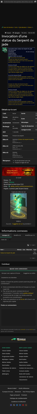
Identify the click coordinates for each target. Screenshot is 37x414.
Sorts (16, 27)
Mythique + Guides (8, 359)
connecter (23, 329)
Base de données (8, 27)
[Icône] (4, 50)
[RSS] (26, 405)
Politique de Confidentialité (18, 398)
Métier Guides (6, 362)
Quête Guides (23, 362)
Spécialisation (23, 27)
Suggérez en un (17, 224)
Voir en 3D (31, 33)
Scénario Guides (24, 371)
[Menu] (1, 1)
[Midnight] (5, 374)
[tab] (6, 235)
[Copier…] (28, 245)
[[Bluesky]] (17, 405)
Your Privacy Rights (29, 391)
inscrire (31, 329)
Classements (23, 379)
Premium (24, 395)
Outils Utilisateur (24, 388)
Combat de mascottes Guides (27, 368)
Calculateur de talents (9, 368)
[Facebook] (20, 405)
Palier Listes (6, 371)
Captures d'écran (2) (18, 192)
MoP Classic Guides (25, 348)
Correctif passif (21, 57)
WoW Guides (6, 348)
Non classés (34, 252)
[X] (14, 405)
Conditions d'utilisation (18, 401)
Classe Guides (6, 350)
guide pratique (28, 293)
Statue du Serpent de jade (26, 139)
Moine (30, 27)
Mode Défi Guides (24, 374)
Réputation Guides (25, 365)
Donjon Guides (23, 356)
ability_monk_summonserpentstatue (22, 186)
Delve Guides (6, 353)
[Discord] (11, 405)
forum (22, 299)
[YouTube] (23, 405)
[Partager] (35, 1)
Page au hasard (15, 395)
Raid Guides (5, 365)
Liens (25, 33)
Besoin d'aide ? (12, 388)
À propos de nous (7, 391)
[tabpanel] (18, 251)
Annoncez (18, 391)
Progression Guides (8, 356)
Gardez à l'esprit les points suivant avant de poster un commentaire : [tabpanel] (18, 306)
